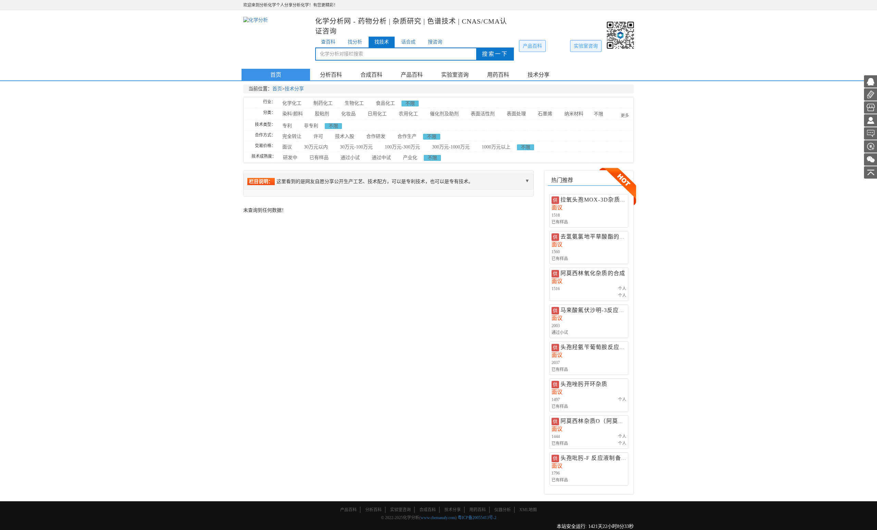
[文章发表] (870, 145)
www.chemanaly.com (438, 517)
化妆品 (348, 113)
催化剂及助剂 (444, 113)
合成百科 (371, 75)
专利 (287, 125)
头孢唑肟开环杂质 (584, 384)
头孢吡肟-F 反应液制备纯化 (596, 458)
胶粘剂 (322, 113)
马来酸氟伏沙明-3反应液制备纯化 (604, 310)
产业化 (410, 157)
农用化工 (408, 113)
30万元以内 (316, 147)
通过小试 (350, 157)
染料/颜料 (292, 113)
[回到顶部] (870, 171)
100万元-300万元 (402, 147)
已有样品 (319, 157)
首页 (275, 75)
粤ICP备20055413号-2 (477, 517)
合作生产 (407, 136)
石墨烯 (545, 113)
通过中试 (381, 157)
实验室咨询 (586, 46)
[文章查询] (870, 106)
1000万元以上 (496, 147)
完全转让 (291, 136)
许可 (318, 136)
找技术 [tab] (381, 41)
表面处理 (516, 113)
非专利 (311, 125)
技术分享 (538, 75)
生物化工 (354, 103)
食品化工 (385, 103)
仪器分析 (502, 509)
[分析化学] (870, 119)
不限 (410, 103)
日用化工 (377, 113)
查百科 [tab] (328, 41)
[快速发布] (870, 93)
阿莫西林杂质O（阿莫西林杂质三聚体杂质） (619, 421)
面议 (287, 147)
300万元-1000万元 (451, 147)
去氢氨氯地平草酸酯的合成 (595, 237)
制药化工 (323, 103)
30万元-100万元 (356, 147)
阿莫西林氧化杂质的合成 (593, 273)
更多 (625, 115)
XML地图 (528, 509)
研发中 (290, 157)
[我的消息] (870, 132)
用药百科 (498, 75)
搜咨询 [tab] (435, 41)
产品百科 (532, 46)
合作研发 (375, 136)
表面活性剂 (483, 113)
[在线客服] (870, 80)
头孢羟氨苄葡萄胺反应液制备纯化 (604, 347)
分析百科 (331, 75)
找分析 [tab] (355, 41)
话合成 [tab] (408, 41)
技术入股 (344, 136)
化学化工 (291, 103)
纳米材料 (573, 113)
